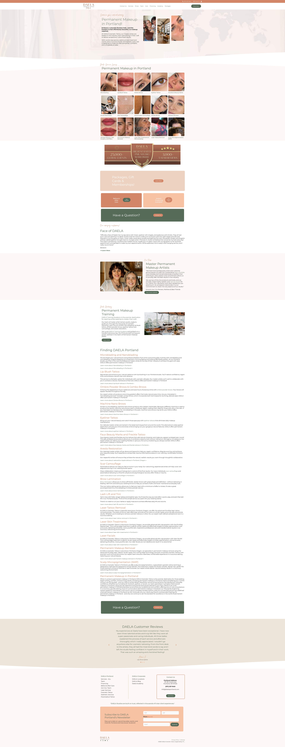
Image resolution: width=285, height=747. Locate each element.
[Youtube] (105, 740)
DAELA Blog (136, 681)
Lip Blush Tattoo (122, 92)
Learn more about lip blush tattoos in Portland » (117, 383)
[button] (164, 323)
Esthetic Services (173, 115)
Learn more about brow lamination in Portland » (117, 491)
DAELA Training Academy (118, 331)
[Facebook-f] (100, 740)
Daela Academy (137, 683)
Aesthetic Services (107, 695)
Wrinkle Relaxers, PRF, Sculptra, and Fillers (107, 138)
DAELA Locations (138, 679)
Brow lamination (106, 482)
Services (130, 6)
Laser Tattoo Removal (158, 137)
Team (142, 6)
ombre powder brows (164, 390)
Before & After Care (107, 686)
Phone (148, 716)
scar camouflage (172, 471)
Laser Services (106, 690)
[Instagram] (103, 740)
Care (146, 6)
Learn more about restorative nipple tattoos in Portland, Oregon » (123, 460)
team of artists (179, 272)
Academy (160, 6)
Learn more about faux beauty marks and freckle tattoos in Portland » (124, 445)
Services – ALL (106, 679)
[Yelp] (107, 740)
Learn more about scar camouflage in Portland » (117, 475)
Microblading (105, 92)
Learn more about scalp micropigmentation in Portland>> (120, 573)
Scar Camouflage (122, 115)
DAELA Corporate (138, 676)
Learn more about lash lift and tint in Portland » (117, 504)
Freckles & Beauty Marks (175, 92)
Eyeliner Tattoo (155, 92)
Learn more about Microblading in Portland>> (116, 368)
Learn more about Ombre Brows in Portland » (116, 400)
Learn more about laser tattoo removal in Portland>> (118, 518)
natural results (175, 282)
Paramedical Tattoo (108, 697)
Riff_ (183, 741)
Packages (168, 6)
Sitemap (182, 740)
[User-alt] (201, 1)
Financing (153, 6)
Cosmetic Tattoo (106, 692)
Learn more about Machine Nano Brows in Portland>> (119, 414)
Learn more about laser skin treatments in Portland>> (119, 532)
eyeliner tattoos (149, 420)
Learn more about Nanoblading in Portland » (116, 365)
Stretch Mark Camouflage (142, 115)
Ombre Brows (138, 92)
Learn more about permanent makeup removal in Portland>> (122, 559)
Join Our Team (106, 688)
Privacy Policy (175, 740)
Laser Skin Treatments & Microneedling (141, 138)
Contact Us (123, 6)
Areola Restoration (106, 115)
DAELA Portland (107, 676)
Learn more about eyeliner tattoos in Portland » (117, 431)
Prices (137, 6)
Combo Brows (155, 115)
